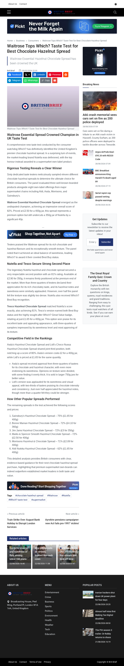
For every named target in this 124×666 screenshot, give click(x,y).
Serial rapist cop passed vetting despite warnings (103, 197)
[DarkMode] (115, 4)
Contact (23, 4)
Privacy (47, 662)
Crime (48, 597)
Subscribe (106, 242)
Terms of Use (35, 662)
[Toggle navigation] (115, 12)
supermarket (39, 499)
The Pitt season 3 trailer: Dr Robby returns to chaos (103, 634)
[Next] (74, 558)
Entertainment (52, 592)
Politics (49, 611)
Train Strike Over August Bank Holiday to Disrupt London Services (23, 523)
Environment (51, 615)
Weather (49, 625)
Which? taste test (18, 499)
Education (50, 634)
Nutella (66, 495)
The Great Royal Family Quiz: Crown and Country (100, 277)
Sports (48, 606)
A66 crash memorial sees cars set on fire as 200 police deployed (100, 118)
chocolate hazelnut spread (30, 495)
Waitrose (53, 495)
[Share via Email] (54, 80)
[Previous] (12, 558)
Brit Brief (11, 70)
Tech (47, 629)
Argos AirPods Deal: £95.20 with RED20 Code (104, 155)
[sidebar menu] (9, 12)
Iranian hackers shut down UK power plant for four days (105, 596)
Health (48, 620)
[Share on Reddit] (65, 74)
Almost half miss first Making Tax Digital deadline (105, 615)
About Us (12, 4)
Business (49, 601)
